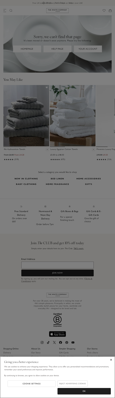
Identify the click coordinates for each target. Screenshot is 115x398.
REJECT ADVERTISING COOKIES (72, 383)
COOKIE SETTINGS (32, 383)
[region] (57, 377)
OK (84, 391)
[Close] (111, 360)
